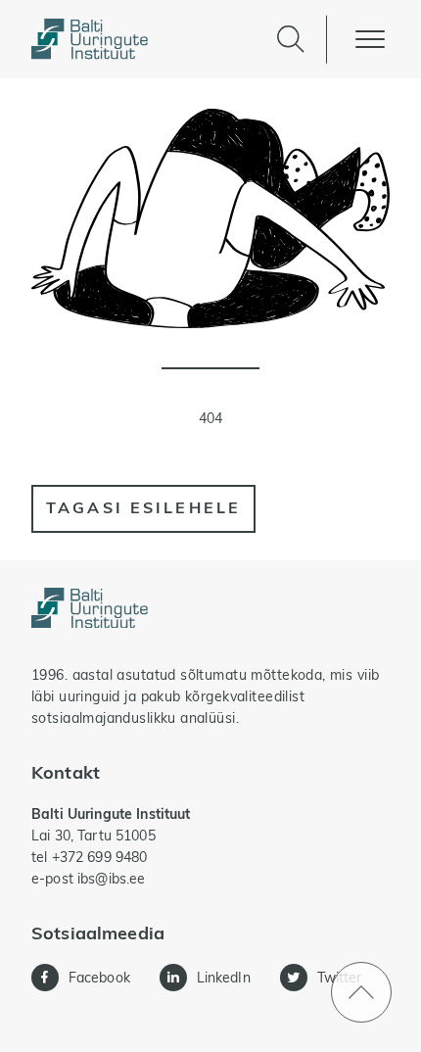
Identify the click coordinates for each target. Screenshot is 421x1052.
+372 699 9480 (100, 857)
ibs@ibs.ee (111, 878)
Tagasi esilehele (143, 507)
